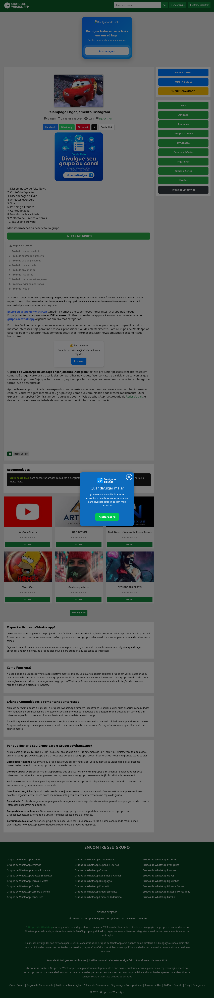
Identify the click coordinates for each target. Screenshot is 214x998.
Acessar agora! (107, 516)
